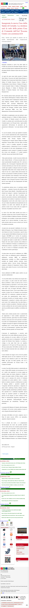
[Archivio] (4, 597)
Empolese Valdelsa (15, 6)
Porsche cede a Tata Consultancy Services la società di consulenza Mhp (13, 498)
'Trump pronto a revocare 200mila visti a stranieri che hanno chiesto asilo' (14, 469)
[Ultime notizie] (7, 597)
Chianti (9, 6)
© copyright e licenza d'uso (7, 602)
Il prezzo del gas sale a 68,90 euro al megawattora (10, 500)
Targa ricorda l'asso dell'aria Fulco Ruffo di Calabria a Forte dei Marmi (13, 482)
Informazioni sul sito (18, 602)
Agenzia (12, 10)
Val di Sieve (3, 8)
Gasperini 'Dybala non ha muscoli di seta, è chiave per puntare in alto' (13, 515)
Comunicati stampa (20, 548)
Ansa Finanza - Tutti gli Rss (4, 504)
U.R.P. (17, 550)
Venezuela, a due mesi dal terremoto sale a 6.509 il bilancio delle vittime (13, 463)
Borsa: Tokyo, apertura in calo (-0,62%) (8, 465)
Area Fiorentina (4, 6)
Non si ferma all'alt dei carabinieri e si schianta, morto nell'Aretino (13, 484)
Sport (12, 458)
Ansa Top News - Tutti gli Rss (5, 472)
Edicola (16, 12)
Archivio (17, 10)
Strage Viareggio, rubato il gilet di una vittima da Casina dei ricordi (13, 480)
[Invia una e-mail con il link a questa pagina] (23, 18)
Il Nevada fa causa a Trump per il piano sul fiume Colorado (11, 467)
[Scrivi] (17, 597)
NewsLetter (8, 12)
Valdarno (8, 8)
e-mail (3, 592)
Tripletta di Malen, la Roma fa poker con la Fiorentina (11, 478)
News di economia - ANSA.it (4, 491)
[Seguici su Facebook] (14, 597)
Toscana (8, 458)
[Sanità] (3, 15)
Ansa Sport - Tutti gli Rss (4, 520)
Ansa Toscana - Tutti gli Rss (4, 487)
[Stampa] (25, 18)
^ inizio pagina (5, 454)
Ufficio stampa (19, 552)
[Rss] (12, 597)
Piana (25, 6)
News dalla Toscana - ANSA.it (5, 476)
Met (17, 561)
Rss (12, 12)
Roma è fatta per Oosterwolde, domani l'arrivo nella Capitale (12, 513)
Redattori (3, 12)
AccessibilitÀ (4, 606)
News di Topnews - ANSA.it (4, 461)
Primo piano (7, 10)
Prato (12, 8)
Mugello (21, 6)
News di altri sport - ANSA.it (5, 507)
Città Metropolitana (20, 546)
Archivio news (19, 539)
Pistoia (16, 8)
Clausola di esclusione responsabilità (9, 604)
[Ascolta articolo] (20, 20)
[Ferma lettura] (23, 20)
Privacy (20, 604)
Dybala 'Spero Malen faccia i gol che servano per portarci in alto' (12, 517)
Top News (22, 10)
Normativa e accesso (20, 554)
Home (2, 10)
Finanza (10, 458)
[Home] (2, 597)
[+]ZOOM (4, 62)
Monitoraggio (10, 606)
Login (26, 2)
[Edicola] (9, 597)
